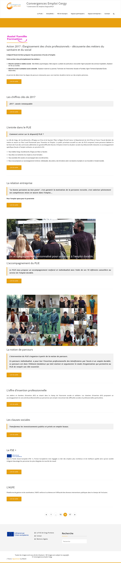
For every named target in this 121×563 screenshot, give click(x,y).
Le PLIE (39, 14)
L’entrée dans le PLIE (19, 127)
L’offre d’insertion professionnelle (27, 390)
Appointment (16, 559)
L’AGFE (11, 487)
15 (60, 514)
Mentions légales (42, 539)
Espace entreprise (94, 14)
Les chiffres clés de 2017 (21, 97)
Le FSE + (11, 450)
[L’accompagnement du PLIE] (60, 239)
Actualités (49, 14)
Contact (107, 14)
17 (70, 514)
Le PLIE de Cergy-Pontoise (45, 533)
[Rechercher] (113, 14)
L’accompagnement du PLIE (23, 263)
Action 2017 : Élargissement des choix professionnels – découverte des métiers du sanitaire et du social (55, 48)
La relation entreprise (19, 183)
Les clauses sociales (18, 419)
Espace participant (77, 14)
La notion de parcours (20, 349)
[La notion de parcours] (60, 320)
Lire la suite (14, 81)
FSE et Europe (62, 14)
